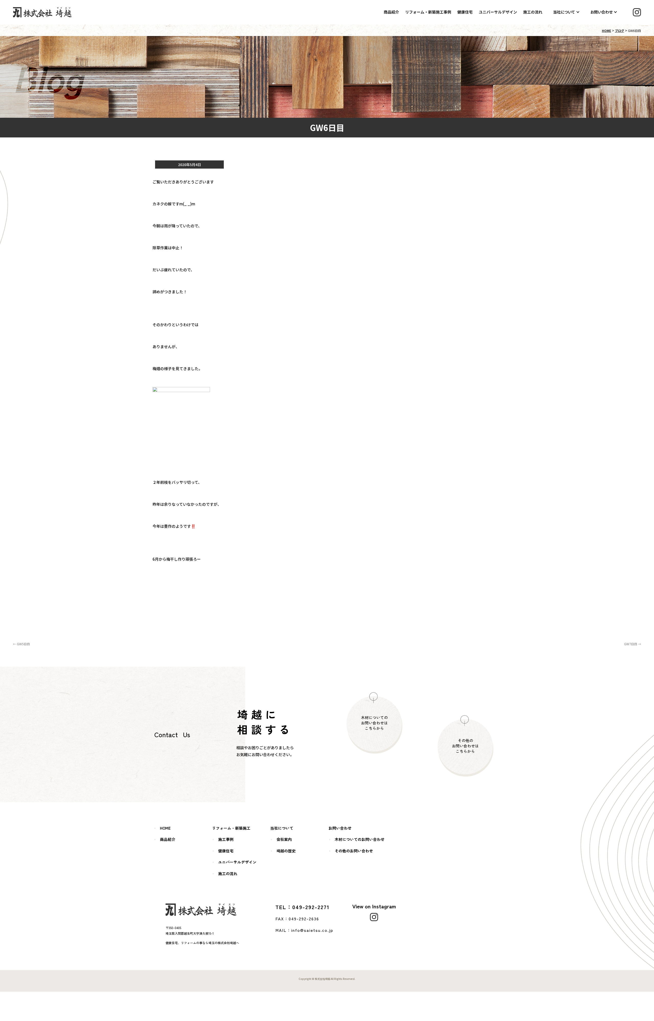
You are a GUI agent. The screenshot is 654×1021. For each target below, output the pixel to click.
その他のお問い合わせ (354, 850)
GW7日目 (632, 644)
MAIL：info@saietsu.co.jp (304, 930)
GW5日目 (21, 644)
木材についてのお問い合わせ (359, 839)
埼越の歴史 (286, 850)
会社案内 (284, 839)
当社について (564, 12)
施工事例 (225, 839)
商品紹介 (391, 12)
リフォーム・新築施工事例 (428, 12)
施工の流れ (532, 12)
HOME (606, 30)
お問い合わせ (601, 12)
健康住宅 (465, 12)
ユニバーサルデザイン (498, 12)
